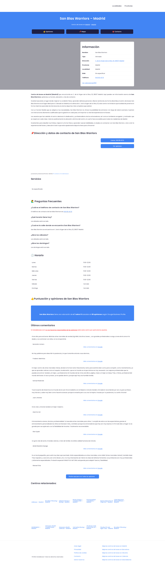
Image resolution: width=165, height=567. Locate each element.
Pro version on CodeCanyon (61, 173)
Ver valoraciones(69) (89, 83)
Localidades (117, 6)
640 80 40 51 (68, 212)
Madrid (87, 25)
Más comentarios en (92, 347)
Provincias (129, 6)
